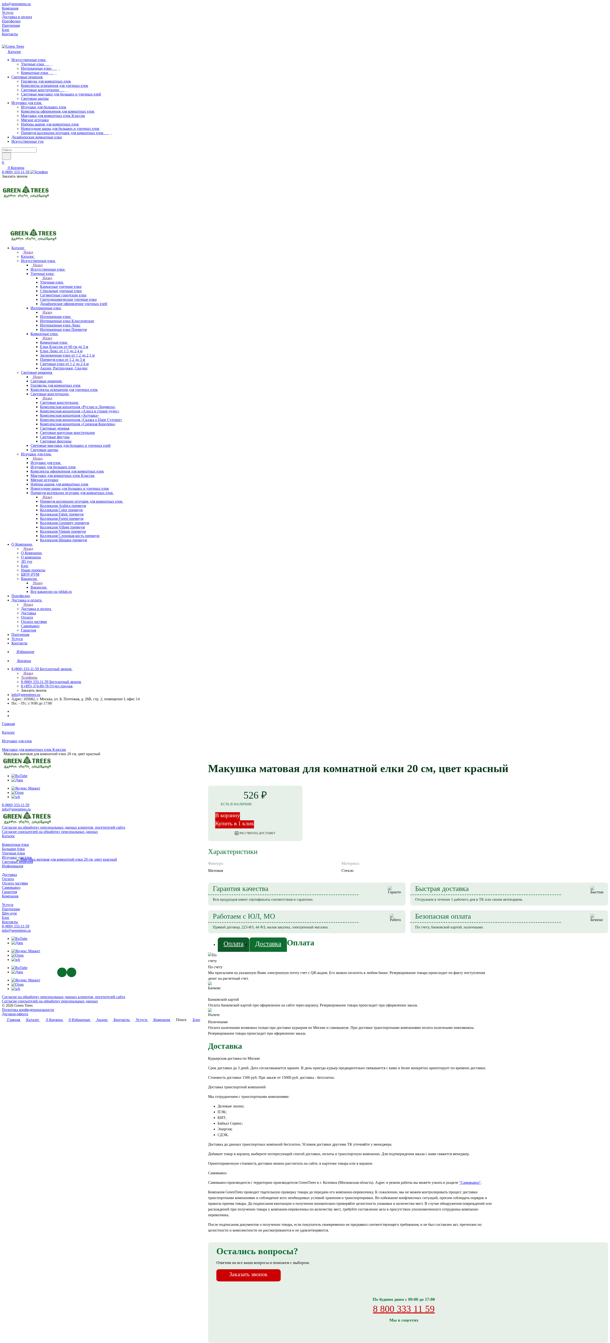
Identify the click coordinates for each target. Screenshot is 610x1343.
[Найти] (6, 156)
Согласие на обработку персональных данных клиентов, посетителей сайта (63, 997)
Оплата (234, 943)
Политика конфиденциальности (28, 1010)
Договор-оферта (15, 1014)
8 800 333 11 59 (404, 1308)
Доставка (268, 943)
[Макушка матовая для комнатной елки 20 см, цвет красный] (67, 859)
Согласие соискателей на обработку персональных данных (50, 1001)
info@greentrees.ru (16, 4)
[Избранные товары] (4, 215)
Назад (28, 252)
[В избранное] (530, 759)
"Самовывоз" (470, 1182)
